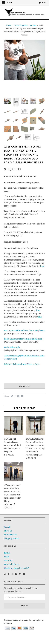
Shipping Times (11, 538)
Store (6, 557)
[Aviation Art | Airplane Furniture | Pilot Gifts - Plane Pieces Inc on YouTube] (12, 574)
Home (7, 553)
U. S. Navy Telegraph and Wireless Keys (21, 364)
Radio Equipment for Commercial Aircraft (23, 339)
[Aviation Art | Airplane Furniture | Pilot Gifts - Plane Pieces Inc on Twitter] (5, 574)
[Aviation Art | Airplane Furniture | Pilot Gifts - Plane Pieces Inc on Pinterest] (16, 574)
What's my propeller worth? (16, 568)
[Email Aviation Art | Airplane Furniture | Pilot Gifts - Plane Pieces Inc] (24, 574)
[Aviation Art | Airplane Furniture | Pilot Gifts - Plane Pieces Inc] (24, 12)
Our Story (8, 560)
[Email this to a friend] (21, 396)
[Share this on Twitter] (11, 396)
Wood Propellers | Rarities (25, 25)
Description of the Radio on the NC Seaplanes (24, 330)
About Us (8, 531)
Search (7, 527)
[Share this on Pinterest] (18, 396)
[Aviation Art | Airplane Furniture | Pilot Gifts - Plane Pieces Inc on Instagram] (20, 574)
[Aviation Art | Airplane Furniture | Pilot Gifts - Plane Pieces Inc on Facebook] (9, 574)
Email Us (34, 620)
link (42, 266)
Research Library (11, 564)
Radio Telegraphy (12, 347)
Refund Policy (10, 535)
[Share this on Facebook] (14, 396)
